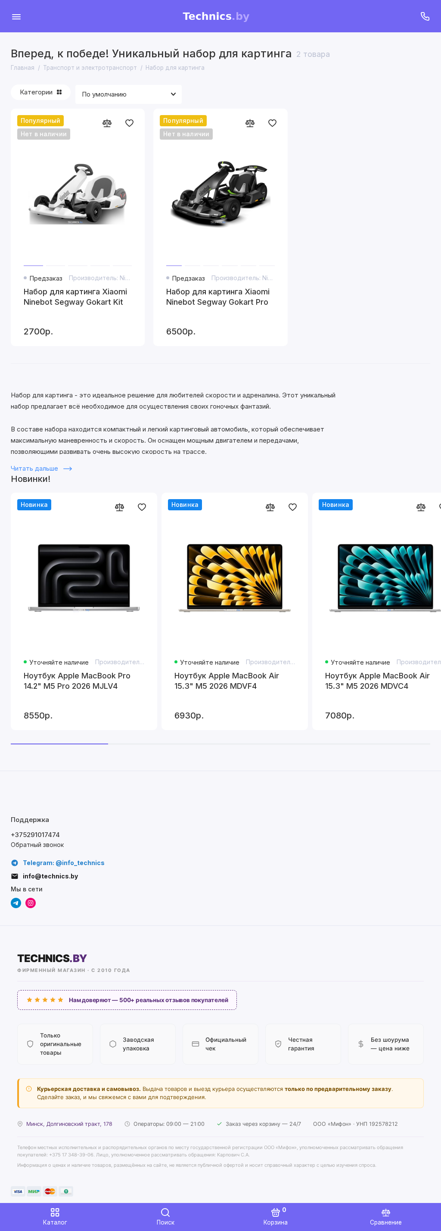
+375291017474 (35, 835)
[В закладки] (129, 123)
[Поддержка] (425, 16)
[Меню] (16, 16)
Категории (36, 92)
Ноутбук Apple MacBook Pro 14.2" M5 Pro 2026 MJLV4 (77, 680)
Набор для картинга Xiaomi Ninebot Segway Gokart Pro (218, 296)
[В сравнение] (107, 123)
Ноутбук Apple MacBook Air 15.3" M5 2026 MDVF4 (226, 680)
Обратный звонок (37, 844)
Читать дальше (35, 468)
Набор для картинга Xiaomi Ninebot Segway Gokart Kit (75, 296)
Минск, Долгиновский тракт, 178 (69, 1124)
